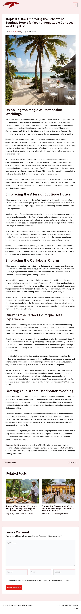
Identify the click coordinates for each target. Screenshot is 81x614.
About (11, 605)
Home (5, 605)
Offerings (17, 605)
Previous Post (9, 462)
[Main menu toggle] (75, 5)
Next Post (74, 462)
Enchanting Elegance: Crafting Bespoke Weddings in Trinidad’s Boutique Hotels (58, 508)
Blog (23, 605)
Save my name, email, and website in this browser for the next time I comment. (40, 580)
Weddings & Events (26, 514)
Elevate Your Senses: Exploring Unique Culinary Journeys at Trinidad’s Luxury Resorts (21, 508)
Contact (29, 605)
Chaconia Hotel (11, 445)
